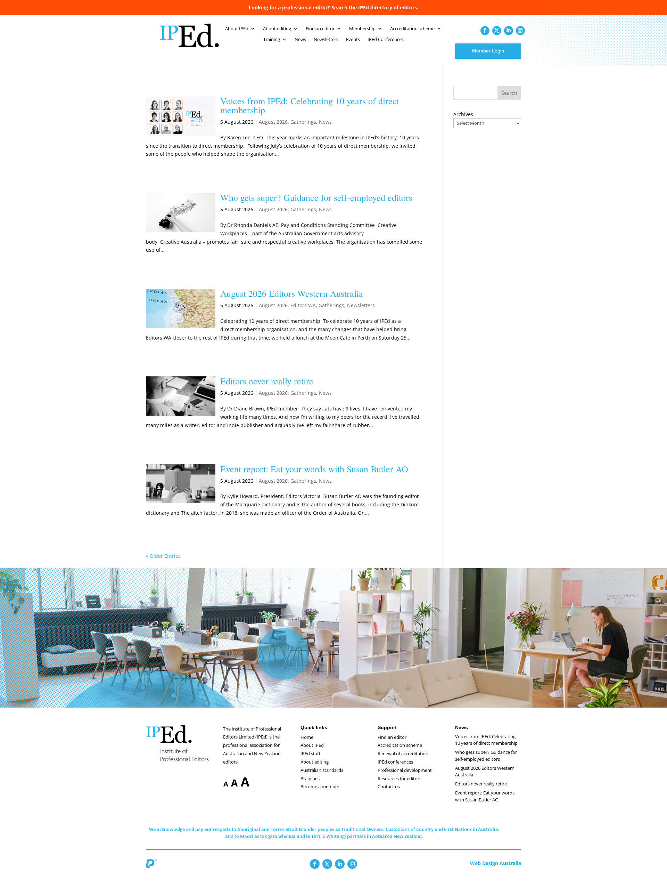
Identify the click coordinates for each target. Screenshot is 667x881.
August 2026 (273, 122)
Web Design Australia (495, 863)
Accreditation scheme (412, 29)
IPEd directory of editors (387, 7)
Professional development (405, 770)
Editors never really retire (266, 381)
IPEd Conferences (386, 39)
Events (353, 39)
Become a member (319, 786)
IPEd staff (310, 753)
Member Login (488, 51)
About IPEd (236, 29)
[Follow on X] (496, 30)
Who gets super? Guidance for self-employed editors (316, 197)
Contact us (389, 786)
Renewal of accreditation (403, 753)
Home (306, 737)
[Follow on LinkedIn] (508, 30)
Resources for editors (399, 778)
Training (271, 39)
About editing (277, 29)
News (300, 39)
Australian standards (321, 770)
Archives (463, 114)
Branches (310, 778)
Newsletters (326, 39)
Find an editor (320, 29)
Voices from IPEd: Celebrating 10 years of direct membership (309, 105)
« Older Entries (163, 556)
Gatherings (303, 122)
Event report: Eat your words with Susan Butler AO (314, 469)
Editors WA (303, 305)
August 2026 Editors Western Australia (291, 293)
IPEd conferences (395, 762)
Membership (362, 29)
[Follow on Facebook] (484, 30)
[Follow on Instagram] (520, 30)
